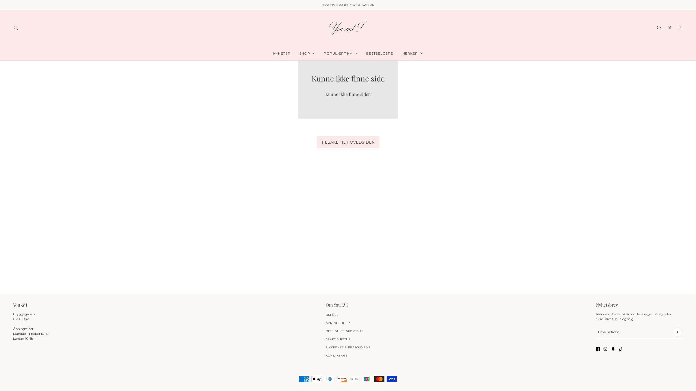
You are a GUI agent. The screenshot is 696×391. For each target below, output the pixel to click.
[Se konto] (670, 28)
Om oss (332, 315)
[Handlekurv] (680, 28)
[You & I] (348, 28)
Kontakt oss (337, 355)
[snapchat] (613, 349)
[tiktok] (621, 349)
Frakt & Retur (338, 339)
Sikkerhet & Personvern (348, 347)
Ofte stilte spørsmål (345, 331)
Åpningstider (338, 323)
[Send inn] (677, 332)
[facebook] (598, 349)
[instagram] (605, 349)
